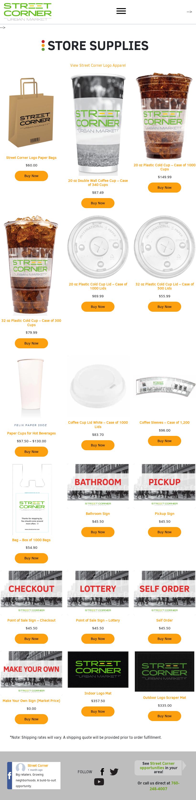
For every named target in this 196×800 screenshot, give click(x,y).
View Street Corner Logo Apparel (98, 65)
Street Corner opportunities (157, 765)
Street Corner (38, 765)
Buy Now (31, 175)
